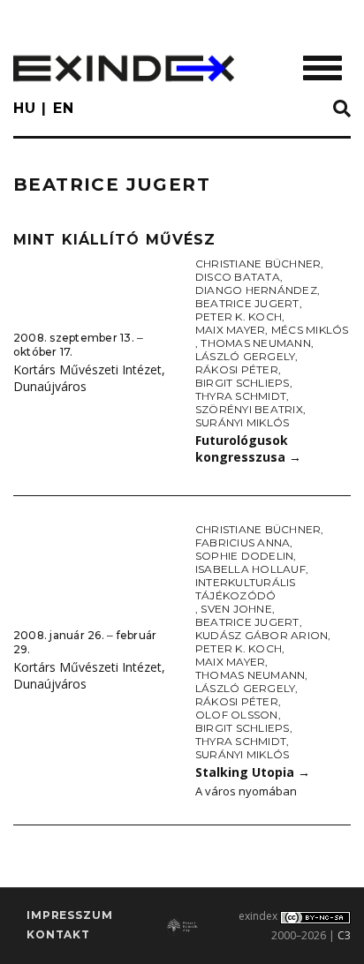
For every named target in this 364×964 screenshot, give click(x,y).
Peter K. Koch (238, 316)
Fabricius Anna (242, 542)
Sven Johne (236, 608)
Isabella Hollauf (250, 569)
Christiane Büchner (258, 263)
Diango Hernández (256, 290)
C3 (344, 935)
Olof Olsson (236, 714)
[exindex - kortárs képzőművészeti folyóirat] (123, 68)
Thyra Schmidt (240, 396)
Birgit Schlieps (242, 382)
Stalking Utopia (252, 772)
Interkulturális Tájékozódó (245, 589)
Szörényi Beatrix (249, 409)
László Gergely (245, 356)
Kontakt (58, 934)
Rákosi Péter (236, 369)
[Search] (342, 109)
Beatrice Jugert (247, 303)
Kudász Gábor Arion (261, 635)
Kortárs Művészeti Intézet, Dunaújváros (89, 378)
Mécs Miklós (310, 329)
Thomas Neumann (255, 343)
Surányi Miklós (242, 422)
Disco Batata (237, 276)
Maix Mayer (230, 329)
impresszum (69, 915)
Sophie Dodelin (244, 555)
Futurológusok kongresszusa (248, 448)
